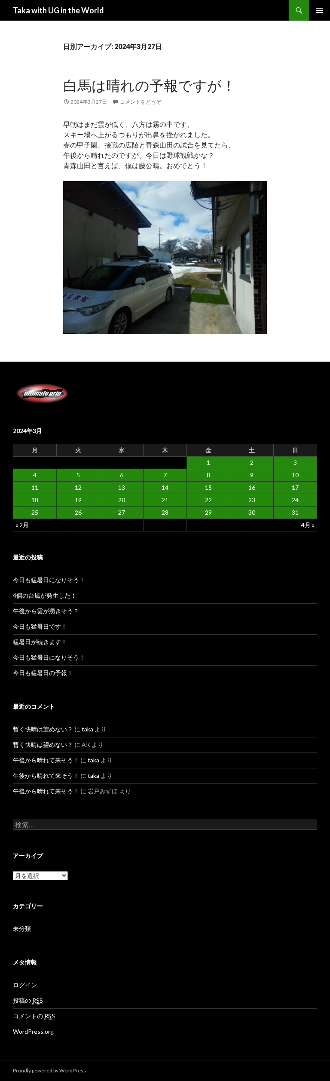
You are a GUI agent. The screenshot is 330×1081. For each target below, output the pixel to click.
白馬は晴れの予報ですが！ (149, 85)
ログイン (25, 985)
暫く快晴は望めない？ (43, 729)
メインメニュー (319, 10)
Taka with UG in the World (58, 10)
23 (251, 500)
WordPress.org (33, 1031)
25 (34, 512)
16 (251, 487)
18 (34, 500)
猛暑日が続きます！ (40, 641)
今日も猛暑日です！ (40, 626)
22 (208, 500)
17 (295, 487)
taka (87, 729)
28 (165, 512)
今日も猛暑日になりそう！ (49, 579)
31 (295, 512)
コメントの (34, 1016)
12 (78, 487)
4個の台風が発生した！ (44, 595)
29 (208, 512)
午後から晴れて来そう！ (46, 760)
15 (208, 487)
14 (165, 487)
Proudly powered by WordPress (49, 1070)
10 (295, 475)
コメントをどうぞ (140, 101)
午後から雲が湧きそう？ (46, 610)
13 (121, 487)
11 (34, 487)
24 (295, 500)
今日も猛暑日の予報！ (43, 672)
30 (251, 512)
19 (78, 500)
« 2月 (22, 524)
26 (78, 512)
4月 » (308, 524)
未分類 (22, 928)
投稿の (28, 1000)
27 (121, 512)
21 (165, 500)
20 (121, 500)
